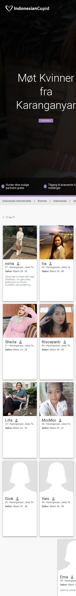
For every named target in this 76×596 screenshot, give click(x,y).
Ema (64, 577)
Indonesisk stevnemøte (17, 200)
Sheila (10, 342)
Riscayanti (51, 342)
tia (44, 263)
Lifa (8, 420)
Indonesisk (60, 200)
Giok (9, 498)
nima (9, 263)
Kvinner (42, 200)
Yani (45, 498)
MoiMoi (49, 420)
